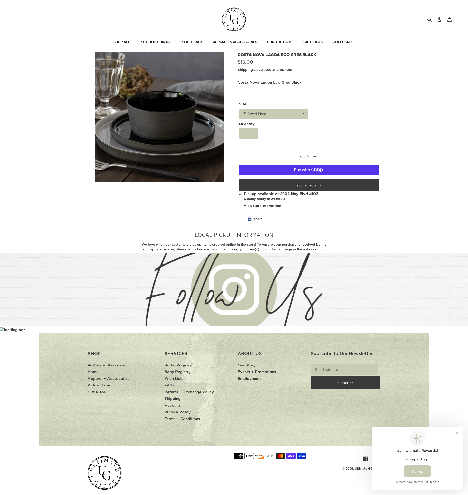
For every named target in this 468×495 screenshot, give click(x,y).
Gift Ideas (97, 392)
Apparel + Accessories (109, 379)
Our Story (247, 365)
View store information (262, 206)
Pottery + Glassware (106, 365)
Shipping (245, 70)
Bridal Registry (178, 365)
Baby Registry (178, 372)
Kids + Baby (99, 385)
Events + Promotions (257, 372)
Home (93, 372)
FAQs (170, 385)
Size (242, 104)
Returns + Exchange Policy (189, 392)
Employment (249, 379)
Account (172, 405)
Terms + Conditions (182, 419)
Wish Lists (174, 379)
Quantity (247, 124)
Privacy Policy (178, 412)
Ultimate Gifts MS (367, 468)
